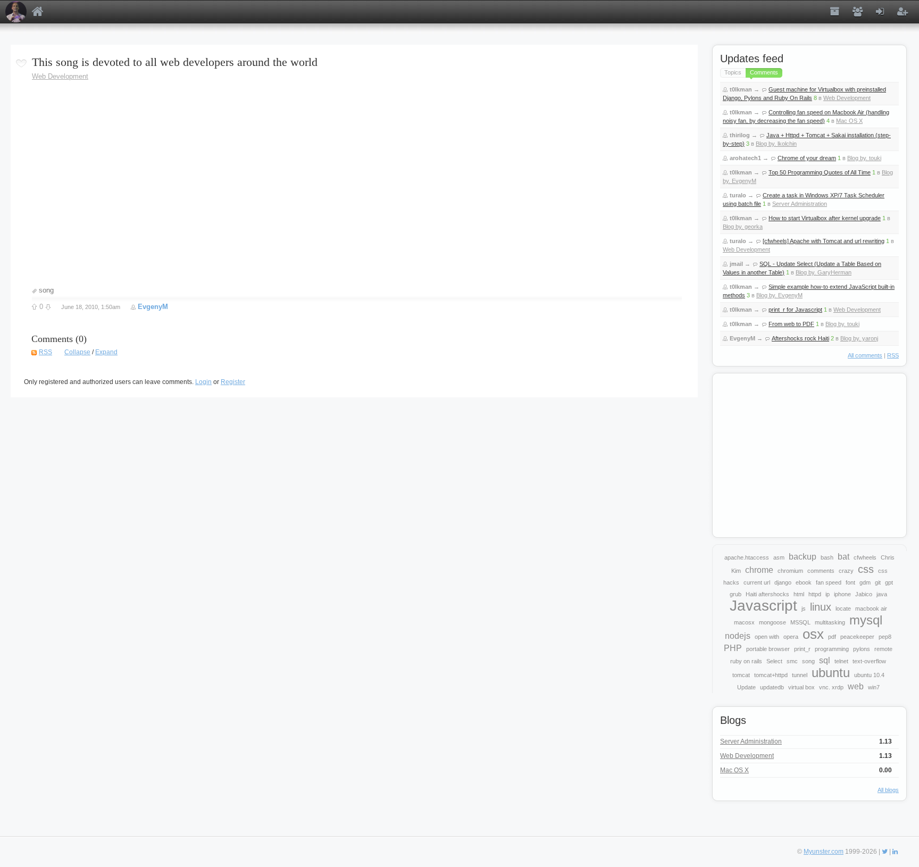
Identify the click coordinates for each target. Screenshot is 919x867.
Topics (732, 72)
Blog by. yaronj (859, 338)
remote (883, 649)
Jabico (863, 594)
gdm (865, 582)
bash (827, 557)
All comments (865, 355)
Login (203, 382)
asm (778, 557)
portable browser (768, 649)
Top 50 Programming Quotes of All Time (819, 172)
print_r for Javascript (795, 309)
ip (827, 594)
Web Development (60, 76)
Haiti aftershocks (767, 594)
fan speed (828, 582)
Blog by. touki (864, 158)
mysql (865, 620)
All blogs (888, 790)
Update (746, 687)
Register (233, 382)
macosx (744, 622)
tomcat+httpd (771, 675)
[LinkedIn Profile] (895, 851)
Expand (106, 352)
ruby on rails (746, 661)
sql (824, 660)
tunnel (799, 675)
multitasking (830, 622)
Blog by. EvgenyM (779, 295)
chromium (790, 571)
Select (774, 661)
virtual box (801, 687)
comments (820, 571)
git (878, 582)
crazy (846, 571)
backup (802, 556)
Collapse (77, 352)
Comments (764, 72)
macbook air (871, 608)
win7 (874, 687)
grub (735, 594)
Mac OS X (849, 121)
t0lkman (741, 89)
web (856, 686)
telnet (841, 661)
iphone (842, 594)
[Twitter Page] (885, 851)
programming (832, 649)
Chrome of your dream (807, 158)
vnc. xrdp (831, 687)
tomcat (741, 675)
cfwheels (865, 557)
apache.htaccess (746, 557)
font (850, 582)
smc (792, 661)
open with (767, 636)
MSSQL (800, 622)
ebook (804, 582)
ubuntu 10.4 (869, 675)
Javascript (763, 605)
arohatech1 (745, 158)
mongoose (772, 622)
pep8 (885, 636)
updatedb (772, 687)
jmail (736, 264)
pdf (832, 636)
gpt (889, 582)
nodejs (737, 635)
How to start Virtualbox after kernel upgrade (824, 218)
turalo (738, 195)
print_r (802, 649)
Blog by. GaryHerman (823, 272)
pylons (861, 649)
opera (790, 636)
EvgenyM (153, 307)
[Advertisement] (809, 454)
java (881, 594)
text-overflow (869, 661)
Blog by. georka (743, 226)
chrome (759, 569)
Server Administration (799, 204)
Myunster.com (823, 851)
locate (843, 608)
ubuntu (831, 672)
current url (756, 582)
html (798, 594)
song (46, 290)
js (803, 608)
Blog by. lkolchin (776, 143)
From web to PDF (791, 324)
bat (843, 556)
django (782, 582)
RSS (45, 352)
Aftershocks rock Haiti (800, 338)
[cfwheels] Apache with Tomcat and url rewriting (823, 241)
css (866, 569)
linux (820, 607)
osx (813, 634)
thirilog (740, 135)
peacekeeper (857, 636)
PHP (733, 648)
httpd (814, 594)
